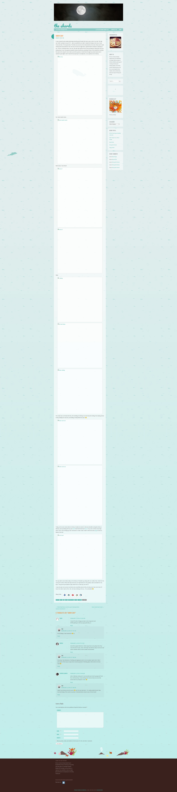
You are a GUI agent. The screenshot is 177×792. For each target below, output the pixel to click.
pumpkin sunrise (63, 673)
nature (75, 599)
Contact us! (114, 29)
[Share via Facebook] (65, 596)
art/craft (57, 599)
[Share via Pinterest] (73, 596)
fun (63, 599)
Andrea (61, 643)
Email (59, 734)
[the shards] (88, 22)
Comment (59, 710)
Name (59, 731)
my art (86, 528)
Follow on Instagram (116, 91)
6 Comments (84, 599)
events (61, 599)
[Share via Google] (77, 596)
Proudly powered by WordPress (80, 790)
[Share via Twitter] (69, 596)
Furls (74, 528)
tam (63, 38)
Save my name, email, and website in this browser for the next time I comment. (74, 740)
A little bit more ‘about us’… (102, 29)
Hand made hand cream (98, 607)
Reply (71, 625)
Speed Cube (111, 142)
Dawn (61, 618)
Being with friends (113, 144)
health (66, 599)
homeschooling (71, 599)
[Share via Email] (81, 596)
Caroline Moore (100, 790)
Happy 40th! (111, 147)
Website (58, 738)
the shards (63, 25)
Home (120, 29)
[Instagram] (63, 783)
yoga (96, 530)
